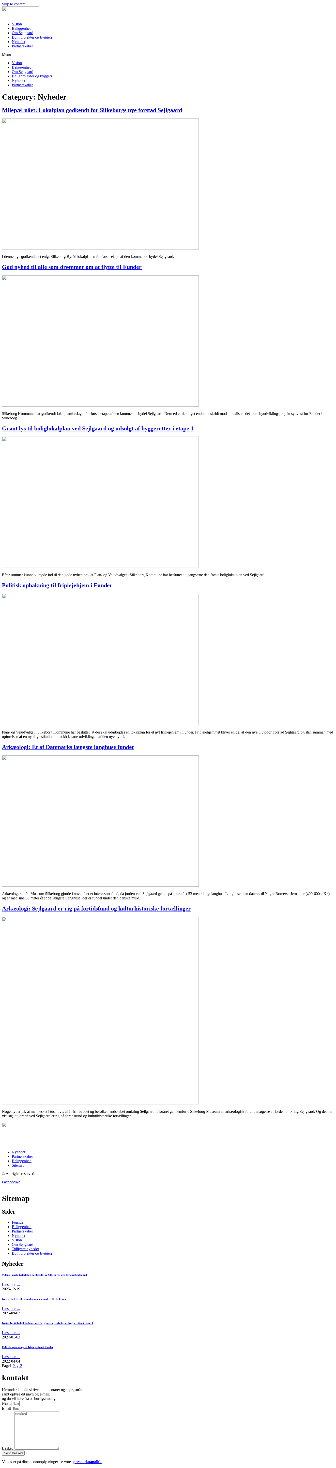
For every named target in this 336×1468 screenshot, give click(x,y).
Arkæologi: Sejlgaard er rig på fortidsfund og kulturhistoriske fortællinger (96, 908)
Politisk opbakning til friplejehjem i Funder (57, 585)
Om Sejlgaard (22, 33)
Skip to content (13, 4)
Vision (17, 24)
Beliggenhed (21, 28)
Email (7, 1408)
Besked (8, 1448)
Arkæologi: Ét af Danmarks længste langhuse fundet (68, 747)
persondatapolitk (87, 1462)
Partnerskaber (22, 46)
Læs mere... (11, 1284)
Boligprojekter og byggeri (32, 37)
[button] (168, 54)
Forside (17, 1222)
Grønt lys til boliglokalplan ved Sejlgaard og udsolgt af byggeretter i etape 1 (98, 428)
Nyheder (18, 42)
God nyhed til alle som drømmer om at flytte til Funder (72, 267)
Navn (7, 1403)
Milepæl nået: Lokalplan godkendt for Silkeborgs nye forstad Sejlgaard (92, 110)
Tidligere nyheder (25, 1249)
